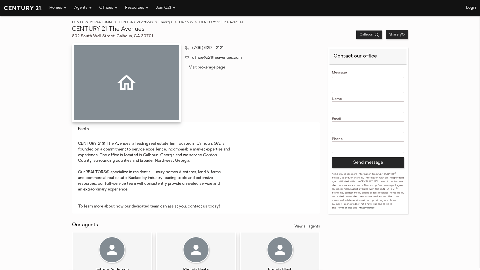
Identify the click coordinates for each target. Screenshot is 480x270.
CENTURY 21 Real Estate (92, 22)
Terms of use (344, 207)
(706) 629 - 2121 (208, 48)
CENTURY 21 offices (136, 22)
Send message (368, 162)
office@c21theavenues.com (217, 58)
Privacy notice (366, 207)
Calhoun (186, 22)
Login (471, 8)
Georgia (166, 22)
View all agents (307, 226)
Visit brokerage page (207, 68)
